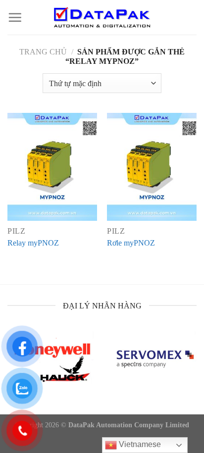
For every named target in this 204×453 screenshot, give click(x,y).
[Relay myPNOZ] (52, 166)
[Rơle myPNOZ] (152, 166)
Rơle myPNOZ (131, 243)
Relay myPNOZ (33, 243)
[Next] (195, 368)
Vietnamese (139, 444)
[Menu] (14, 17)
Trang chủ (43, 52)
